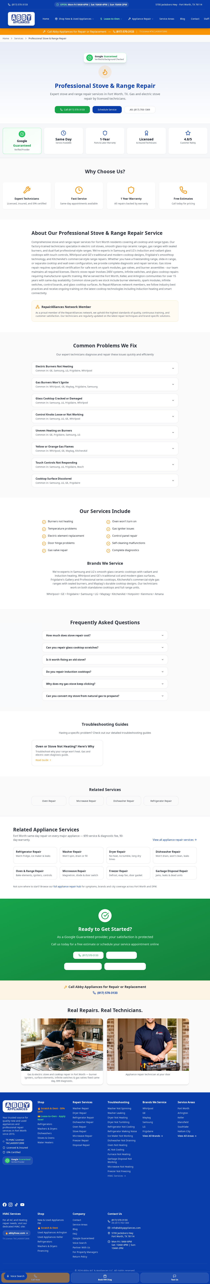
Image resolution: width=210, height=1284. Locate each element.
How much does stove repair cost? (68, 635)
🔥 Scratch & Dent (48, 1227)
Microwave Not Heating (120, 1166)
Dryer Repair (80, 1112)
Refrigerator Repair (83, 1117)
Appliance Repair (141, 18)
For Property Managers (85, 1252)
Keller (181, 1117)
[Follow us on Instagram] (10, 1205)
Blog (182, 18)
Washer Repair (81, 1108)
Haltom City (184, 1131)
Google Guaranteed (83, 1238)
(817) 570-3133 (125, 31)
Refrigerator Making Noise (122, 1131)
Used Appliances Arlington (52, 1232)
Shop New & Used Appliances (75, 18)
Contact (195, 18)
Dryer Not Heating (118, 1117)
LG (144, 1126)
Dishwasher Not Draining (122, 1140)
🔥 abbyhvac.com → (16, 1233)
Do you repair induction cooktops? (68, 671)
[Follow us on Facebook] (5, 1205)
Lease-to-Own (112, 18)
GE (144, 1112)
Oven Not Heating (117, 1145)
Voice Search (80, 1242)
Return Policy (80, 1256)
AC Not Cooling (116, 1149)
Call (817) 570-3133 (74, 109)
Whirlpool (148, 1108)
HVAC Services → (117, 1175)
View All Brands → (153, 1135)
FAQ (75, 1233)
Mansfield (183, 1122)
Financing (43, 1250)
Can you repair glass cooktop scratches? (72, 647)
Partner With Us (81, 1247)
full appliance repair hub (67, 886)
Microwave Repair (82, 1135)
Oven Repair (79, 1126)
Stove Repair (79, 1131)
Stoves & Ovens (46, 1137)
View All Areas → (187, 1135)
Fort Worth (183, 1108)
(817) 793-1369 (123, 955)
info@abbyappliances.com (126, 1227)
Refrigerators (45, 1124)
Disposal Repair (81, 1145)
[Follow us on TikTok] (16, 1205)
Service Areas (166, 18)
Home (46, 18)
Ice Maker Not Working (120, 1135)
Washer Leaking (116, 1112)
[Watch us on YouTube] (22, 1205)
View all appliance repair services (173, 840)
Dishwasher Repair (83, 1122)
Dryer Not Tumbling (118, 1122)
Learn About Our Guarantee (125, 966)
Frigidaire (148, 1131)
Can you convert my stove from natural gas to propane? (82, 696)
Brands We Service (154, 1102)
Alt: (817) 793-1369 (140, 109)
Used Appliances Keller (50, 1237)
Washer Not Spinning (119, 1108)
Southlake (183, 1126)
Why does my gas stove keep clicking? (70, 684)
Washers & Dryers (47, 1128)
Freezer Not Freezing (119, 1171)
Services (18, 38)
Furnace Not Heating (119, 1154)
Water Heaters (45, 1142)
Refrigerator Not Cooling (121, 1126)
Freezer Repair (81, 1140)
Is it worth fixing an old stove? (66, 659)
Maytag (147, 1117)
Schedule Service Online (83, 966)
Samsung (148, 1122)
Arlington (183, 1112)
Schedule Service (107, 109)
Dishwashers (45, 1133)
